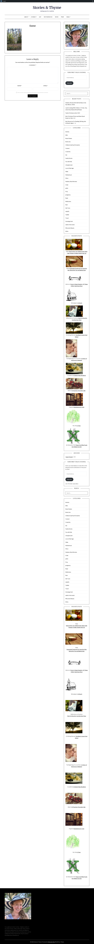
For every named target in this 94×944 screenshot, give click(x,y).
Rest (66, 204)
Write (66, 231)
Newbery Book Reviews (71, 181)
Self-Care (67, 208)
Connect (34, 17)
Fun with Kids (68, 161)
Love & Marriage (69, 168)
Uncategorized (69, 221)
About (26, 17)
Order (66, 184)
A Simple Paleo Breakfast (80, 375)
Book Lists (68, 141)
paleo (66, 188)
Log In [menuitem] (4, 1)
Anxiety (67, 131)
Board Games (68, 138)
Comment (32, 65)
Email (45, 85)
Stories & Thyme (47, 7)
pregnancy (68, 194)
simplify (67, 211)
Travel (67, 218)
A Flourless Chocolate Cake (78, 390)
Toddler (67, 214)
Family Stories (68, 158)
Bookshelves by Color (79, 407)
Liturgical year (69, 165)
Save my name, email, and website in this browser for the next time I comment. (33, 92)
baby (66, 135)
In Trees (79, 425)
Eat (40, 17)
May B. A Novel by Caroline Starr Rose (76, 716)
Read (68, 17)
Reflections (68, 201)
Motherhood (48, 17)
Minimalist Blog (51, 942)
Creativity (67, 151)
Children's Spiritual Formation (72, 145)
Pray (62, 17)
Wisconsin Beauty (69, 228)
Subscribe (69, 83)
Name (19, 85)
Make (66, 171)
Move (56, 17)
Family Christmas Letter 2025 (72, 113)
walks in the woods (70, 224)
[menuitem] (1, 1)
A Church (80, 303)
